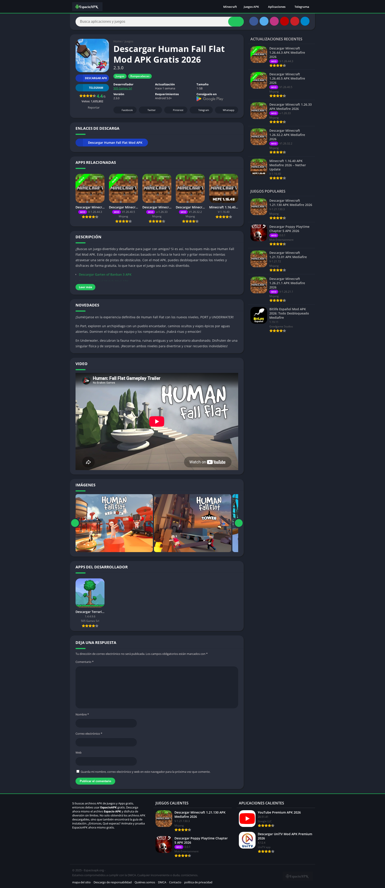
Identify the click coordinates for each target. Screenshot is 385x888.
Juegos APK (251, 7)
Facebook (127, 110)
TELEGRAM (96, 88)
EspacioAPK (108, 807)
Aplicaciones (276, 7)
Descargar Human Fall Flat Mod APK (115, 142)
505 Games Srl (122, 88)
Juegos (129, 41)
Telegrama (302, 7)
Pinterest (178, 110)
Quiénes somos (145, 882)
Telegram (203, 110)
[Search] (236, 22)
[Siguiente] (239, 523)
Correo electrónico (89, 734)
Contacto (175, 882)
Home (117, 41)
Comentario (85, 662)
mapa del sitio (81, 882)
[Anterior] (75, 523)
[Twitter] (264, 21)
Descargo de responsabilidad (113, 882)
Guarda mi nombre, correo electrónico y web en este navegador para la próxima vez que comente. (145, 772)
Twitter (151, 110)
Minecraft (230, 7)
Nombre (82, 714)
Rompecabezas (139, 76)
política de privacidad (198, 882)
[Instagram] (274, 21)
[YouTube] (284, 21)
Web (79, 752)
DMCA (162, 882)
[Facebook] (253, 21)
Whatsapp (228, 110)
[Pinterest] (294, 21)
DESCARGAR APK (96, 78)
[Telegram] (305, 21)
